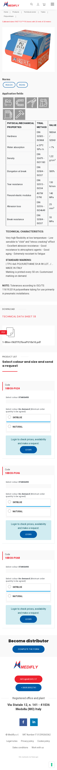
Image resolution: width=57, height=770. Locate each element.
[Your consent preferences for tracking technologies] (52, 765)
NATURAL (18, 427)
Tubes (43, 12)
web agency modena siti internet (28, 757)
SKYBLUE (17, 417)
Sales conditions (20, 747)
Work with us (38, 747)
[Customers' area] (38, 4)
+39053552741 (28, 687)
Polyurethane (9, 16)
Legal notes (11, 741)
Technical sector (30, 12)
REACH (9, 84)
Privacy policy (27, 741)
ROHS (22, 84)
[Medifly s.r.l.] (13, 4)
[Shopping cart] (44, 4)
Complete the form (28, 649)
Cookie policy (43, 741)
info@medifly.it (28, 679)
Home (6, 12)
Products (15, 12)
